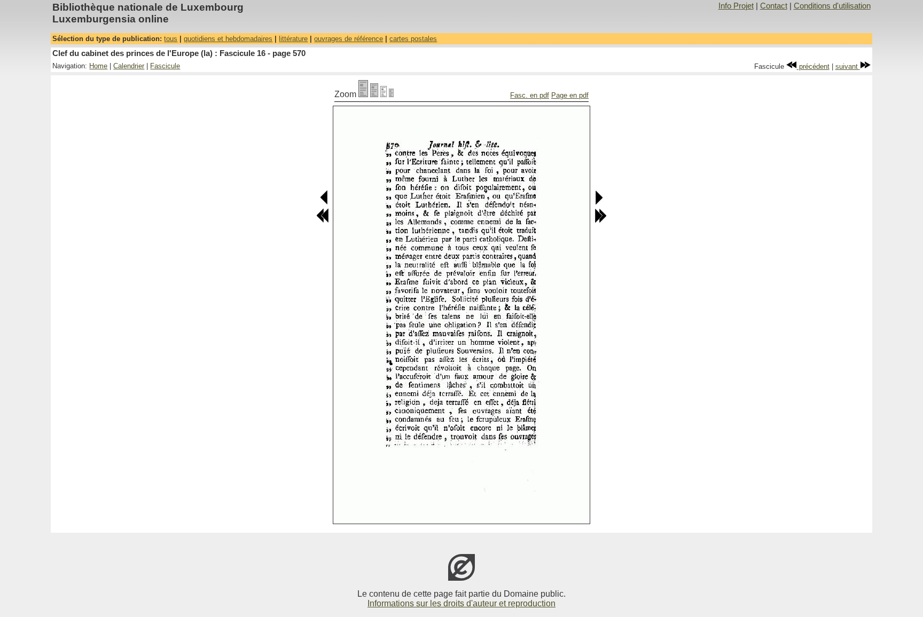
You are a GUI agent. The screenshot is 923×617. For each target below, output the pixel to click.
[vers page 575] (600, 220)
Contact (773, 6)
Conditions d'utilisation (832, 6)
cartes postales (413, 39)
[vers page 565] (322, 220)
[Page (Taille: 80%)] (374, 94)
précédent (813, 66)
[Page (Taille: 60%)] (383, 94)
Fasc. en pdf (529, 95)
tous (170, 39)
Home (98, 66)
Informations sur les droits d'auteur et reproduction (461, 603)
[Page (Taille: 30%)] (391, 94)
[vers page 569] (324, 202)
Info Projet (736, 6)
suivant (847, 66)
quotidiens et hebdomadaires (228, 39)
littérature (293, 39)
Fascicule (165, 66)
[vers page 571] (598, 202)
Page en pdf (570, 95)
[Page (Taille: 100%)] (363, 94)
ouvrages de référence (348, 39)
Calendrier (128, 66)
